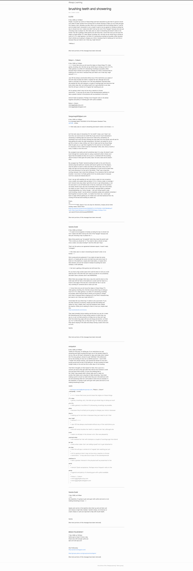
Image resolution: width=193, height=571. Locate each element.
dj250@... (71, 123)
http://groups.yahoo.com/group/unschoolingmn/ (82, 553)
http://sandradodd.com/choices (78, 310)
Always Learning (75, 2)
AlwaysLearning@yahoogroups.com (82, 389)
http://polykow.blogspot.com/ (77, 549)
